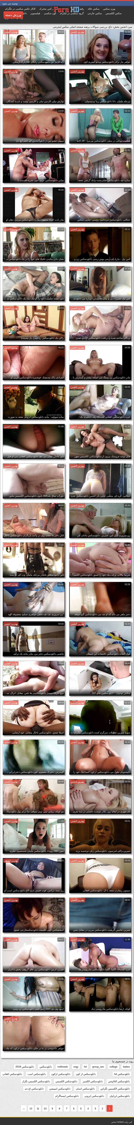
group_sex (98, 1066)
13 (30, 1108)
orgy (75, 1066)
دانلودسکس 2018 (25, 1066)
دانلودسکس (46, 1066)
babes (126, 1066)
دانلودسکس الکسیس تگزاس (115, 1088)
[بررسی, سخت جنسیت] (53, 15)
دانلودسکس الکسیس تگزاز (36, 1081)
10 (45, 1108)
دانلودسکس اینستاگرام (67, 1096)
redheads (62, 1066)
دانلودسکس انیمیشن (59, 1088)
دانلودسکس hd (122, 1074)
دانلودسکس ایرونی (94, 1096)
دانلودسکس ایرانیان (120, 1096)
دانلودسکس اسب (37, 1074)
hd (85, 1066)
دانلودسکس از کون (86, 1074)
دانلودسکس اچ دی (34, 1088)
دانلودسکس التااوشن (119, 1081)
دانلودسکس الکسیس (66, 1081)
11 (38, 1108)
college (113, 1066)
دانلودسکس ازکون (60, 1074)
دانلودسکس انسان (85, 1088)
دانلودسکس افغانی (12, 1074)
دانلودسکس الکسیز (93, 1081)
